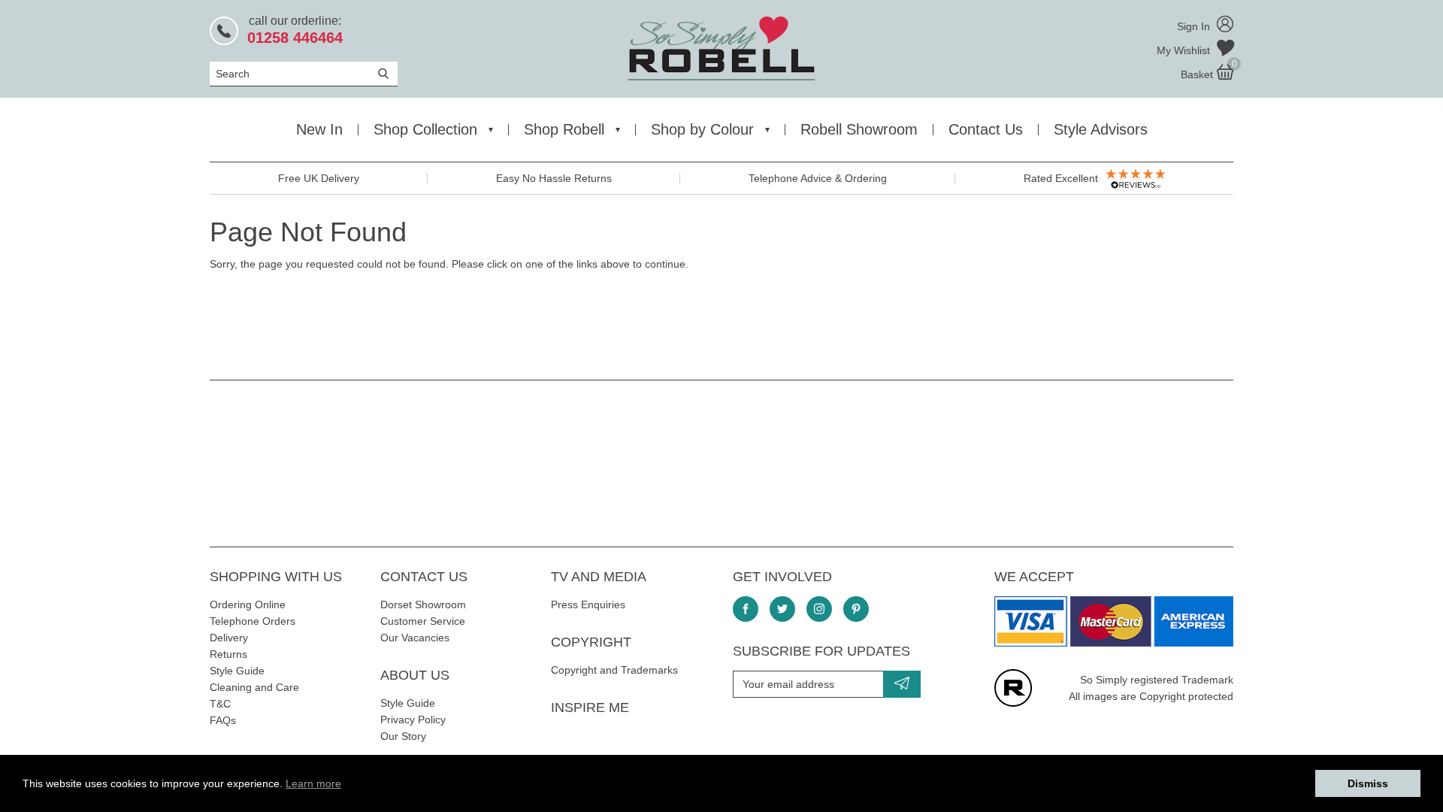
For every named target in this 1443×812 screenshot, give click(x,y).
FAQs (223, 720)
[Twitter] (782, 609)
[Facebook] (745, 609)
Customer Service (422, 621)
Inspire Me (590, 707)
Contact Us (985, 129)
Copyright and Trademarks (614, 670)
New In (319, 129)
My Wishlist (1185, 50)
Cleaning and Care (254, 687)
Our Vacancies (414, 638)
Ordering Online (248, 604)
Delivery (229, 638)
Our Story (403, 736)
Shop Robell (564, 129)
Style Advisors (1101, 129)
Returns (228, 654)
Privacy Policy (413, 720)
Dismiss (1368, 783)
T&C (220, 704)
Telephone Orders (252, 621)
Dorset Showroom (423, 604)
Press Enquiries (588, 604)
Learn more (313, 783)
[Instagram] (819, 609)
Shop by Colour (702, 129)
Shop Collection (425, 129)
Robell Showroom (859, 129)
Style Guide (237, 671)
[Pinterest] (856, 609)
